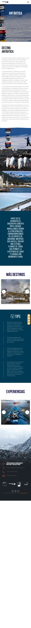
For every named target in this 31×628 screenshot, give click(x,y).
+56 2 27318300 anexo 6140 (12, 471)
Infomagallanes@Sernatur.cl (11, 475)
